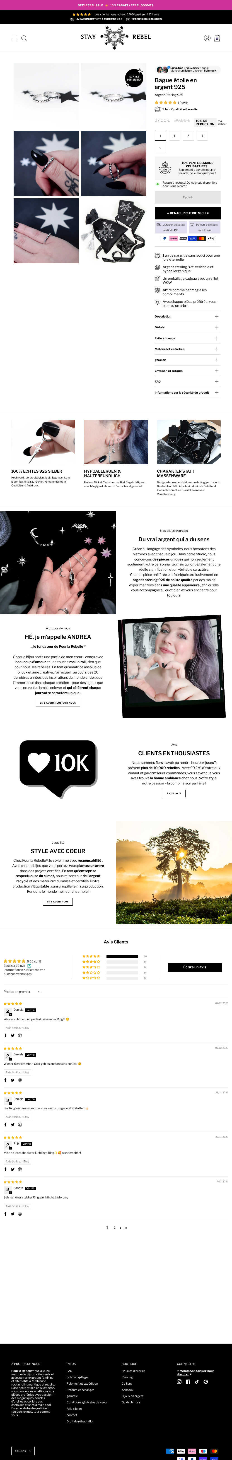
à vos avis (174, 793)
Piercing (127, 1377)
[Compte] (206, 38)
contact (72, 1415)
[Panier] (217, 38)
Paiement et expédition (82, 1383)
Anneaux (127, 1390)
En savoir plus (58, 901)
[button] (166, 102)
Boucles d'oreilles (133, 1371)
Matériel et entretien (170, 349)
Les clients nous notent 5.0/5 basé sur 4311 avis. (127, 14)
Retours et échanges (80, 1390)
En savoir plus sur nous (58, 703)
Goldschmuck (131, 1402)
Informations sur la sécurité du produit (182, 392)
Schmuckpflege (77, 1377)
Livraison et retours (169, 371)
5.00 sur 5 (34, 961)
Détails (160, 327)
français (21, 1451)
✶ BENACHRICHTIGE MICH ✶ (188, 213)
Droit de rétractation (80, 1421)
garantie (161, 360)
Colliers (127, 1383)
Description (163, 316)
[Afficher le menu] (14, 38)
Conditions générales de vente (87, 1402)
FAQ (158, 381)
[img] (13, 1003)
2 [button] (115, 1227)
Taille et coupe (165, 338)
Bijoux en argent (132, 1396)
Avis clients (74, 1408)
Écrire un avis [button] (194, 967)
